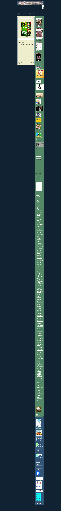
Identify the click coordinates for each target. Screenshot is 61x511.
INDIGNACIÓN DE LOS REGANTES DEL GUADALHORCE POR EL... (40, 222)
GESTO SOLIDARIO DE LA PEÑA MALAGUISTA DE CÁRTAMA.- (39, 271)
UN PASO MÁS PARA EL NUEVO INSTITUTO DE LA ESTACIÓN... (40, 262)
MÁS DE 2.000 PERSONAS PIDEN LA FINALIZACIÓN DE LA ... (40, 321)
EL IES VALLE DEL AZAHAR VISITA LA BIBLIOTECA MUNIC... (40, 280)
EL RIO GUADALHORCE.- (39, 398)
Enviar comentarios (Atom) (23, 63)
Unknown (37, 414)
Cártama (40, 481)
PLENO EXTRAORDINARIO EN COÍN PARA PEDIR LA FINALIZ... (40, 385)
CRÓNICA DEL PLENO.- (39, 289)
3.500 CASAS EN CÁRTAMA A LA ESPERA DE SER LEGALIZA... (40, 397)
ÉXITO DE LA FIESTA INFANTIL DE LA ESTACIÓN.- (39, 314)
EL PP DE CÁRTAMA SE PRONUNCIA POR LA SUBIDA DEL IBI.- (39, 257)
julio (37, 200)
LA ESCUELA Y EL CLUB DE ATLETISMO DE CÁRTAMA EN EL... (40, 330)
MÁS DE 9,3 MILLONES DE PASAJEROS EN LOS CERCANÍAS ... (40, 299)
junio (37, 201)
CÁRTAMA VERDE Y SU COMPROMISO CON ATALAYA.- (39, 365)
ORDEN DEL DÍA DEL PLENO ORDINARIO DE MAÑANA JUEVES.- (40, 304)
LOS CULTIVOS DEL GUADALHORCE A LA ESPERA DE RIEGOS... (39, 372)
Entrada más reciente (20, 62)
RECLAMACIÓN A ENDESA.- (40, 326)
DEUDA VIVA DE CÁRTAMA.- (39, 449)
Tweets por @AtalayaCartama (39, 469)
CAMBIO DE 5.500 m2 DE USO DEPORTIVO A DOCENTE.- (39, 368)
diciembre (38, 196)
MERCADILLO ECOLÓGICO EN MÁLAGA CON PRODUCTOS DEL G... (40, 243)
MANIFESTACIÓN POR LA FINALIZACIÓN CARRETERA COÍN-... (39, 390)
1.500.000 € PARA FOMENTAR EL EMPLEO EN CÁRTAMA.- (40, 226)
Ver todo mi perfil (38, 415)
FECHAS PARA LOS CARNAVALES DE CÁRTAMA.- (39, 328)
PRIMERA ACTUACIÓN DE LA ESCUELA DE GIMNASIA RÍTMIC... (40, 248)
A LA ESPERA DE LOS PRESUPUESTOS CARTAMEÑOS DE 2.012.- (40, 375)
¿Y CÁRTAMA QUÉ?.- (39, 373)
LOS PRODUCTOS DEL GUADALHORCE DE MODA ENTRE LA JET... (40, 241)
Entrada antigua (32, 62)
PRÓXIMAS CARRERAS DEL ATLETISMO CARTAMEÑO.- (40, 294)
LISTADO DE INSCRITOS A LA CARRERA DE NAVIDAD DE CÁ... (40, 401)
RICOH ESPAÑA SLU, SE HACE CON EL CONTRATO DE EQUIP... (40, 340)
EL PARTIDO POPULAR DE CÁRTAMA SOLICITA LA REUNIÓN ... (40, 213)
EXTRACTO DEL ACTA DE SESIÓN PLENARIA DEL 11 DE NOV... (40, 211)
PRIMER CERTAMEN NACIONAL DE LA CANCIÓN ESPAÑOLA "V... (40, 232)
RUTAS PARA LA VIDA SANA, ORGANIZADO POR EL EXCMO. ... (40, 306)
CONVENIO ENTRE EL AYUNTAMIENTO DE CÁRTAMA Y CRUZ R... (39, 275)
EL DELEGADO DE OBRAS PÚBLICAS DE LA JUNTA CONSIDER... (40, 342)
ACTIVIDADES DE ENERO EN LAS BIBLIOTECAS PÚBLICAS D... (40, 380)
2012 (36, 195)
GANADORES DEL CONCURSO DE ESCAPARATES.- (39, 383)
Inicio (26, 62)
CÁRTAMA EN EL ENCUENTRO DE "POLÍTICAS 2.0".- (39, 239)
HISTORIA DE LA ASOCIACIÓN (21, 14)
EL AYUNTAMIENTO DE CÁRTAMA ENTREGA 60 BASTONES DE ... (39, 296)
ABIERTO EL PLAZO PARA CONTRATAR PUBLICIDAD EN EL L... (40, 260)
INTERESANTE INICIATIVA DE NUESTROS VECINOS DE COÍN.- (40, 246)
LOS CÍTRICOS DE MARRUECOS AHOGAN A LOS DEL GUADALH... (40, 224)
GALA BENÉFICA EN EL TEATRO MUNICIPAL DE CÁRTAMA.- (39, 336)
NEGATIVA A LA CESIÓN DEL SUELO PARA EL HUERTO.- (40, 455)
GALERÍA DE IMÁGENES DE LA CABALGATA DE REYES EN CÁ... (40, 350)
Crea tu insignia (37, 475)
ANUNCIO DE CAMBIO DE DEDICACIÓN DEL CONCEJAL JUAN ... (39, 250)
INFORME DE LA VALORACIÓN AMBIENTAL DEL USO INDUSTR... (40, 312)
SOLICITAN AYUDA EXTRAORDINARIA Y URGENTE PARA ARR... (39, 323)
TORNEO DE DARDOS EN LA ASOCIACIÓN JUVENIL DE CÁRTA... (40, 359)
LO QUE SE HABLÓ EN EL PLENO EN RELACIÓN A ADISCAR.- (39, 209)
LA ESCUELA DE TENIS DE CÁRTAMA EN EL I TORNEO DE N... (40, 352)
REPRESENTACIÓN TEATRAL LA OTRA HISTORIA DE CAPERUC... (40, 354)
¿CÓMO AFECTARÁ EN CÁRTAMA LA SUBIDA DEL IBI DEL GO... (40, 361)
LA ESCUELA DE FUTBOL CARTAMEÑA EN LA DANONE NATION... (39, 363)
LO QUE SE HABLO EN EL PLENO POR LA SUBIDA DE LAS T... (39, 207)
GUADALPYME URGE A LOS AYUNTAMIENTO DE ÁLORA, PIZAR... (40, 255)
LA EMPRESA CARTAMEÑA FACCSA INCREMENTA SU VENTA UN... (40, 345)
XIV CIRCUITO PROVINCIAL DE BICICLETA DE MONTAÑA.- (40, 284)
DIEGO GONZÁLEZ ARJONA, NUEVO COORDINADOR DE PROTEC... (40, 253)
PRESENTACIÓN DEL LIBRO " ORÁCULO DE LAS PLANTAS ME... (40, 378)
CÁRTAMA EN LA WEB (31, 13)
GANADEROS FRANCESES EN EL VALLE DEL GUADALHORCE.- (40, 356)
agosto (37, 199)
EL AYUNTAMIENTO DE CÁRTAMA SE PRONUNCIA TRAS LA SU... (40, 273)
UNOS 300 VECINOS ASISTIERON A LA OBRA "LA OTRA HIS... (40, 316)
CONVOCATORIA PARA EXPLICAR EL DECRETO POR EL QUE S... (40, 234)
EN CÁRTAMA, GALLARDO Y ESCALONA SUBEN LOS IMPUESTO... (40, 308)
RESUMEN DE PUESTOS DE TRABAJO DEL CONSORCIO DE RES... (40, 219)
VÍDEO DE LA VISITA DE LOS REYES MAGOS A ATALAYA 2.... (40, 388)
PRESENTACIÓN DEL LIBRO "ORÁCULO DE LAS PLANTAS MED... (40, 282)
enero (37, 205)
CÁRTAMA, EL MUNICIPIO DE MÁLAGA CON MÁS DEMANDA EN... (40, 264)
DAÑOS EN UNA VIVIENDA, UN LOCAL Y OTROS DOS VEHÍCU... (40, 236)
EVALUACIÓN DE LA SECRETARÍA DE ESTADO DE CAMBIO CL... (40, 338)
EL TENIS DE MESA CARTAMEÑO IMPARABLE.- (39, 217)
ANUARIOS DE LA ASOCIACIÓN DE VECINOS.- (23, 13)
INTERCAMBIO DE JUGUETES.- (38, 13)
